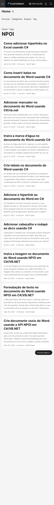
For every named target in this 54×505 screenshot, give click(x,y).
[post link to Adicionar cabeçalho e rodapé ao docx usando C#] (27, 234)
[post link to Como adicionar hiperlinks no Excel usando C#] (27, 53)
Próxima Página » (43, 353)
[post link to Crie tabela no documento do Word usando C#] (27, 175)
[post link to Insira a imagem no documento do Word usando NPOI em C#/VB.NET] (27, 266)
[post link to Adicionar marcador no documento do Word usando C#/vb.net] (27, 114)
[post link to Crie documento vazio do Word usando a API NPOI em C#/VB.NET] (27, 332)
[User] (45, 4)
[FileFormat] (16, 4)
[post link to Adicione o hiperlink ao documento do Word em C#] (27, 205)
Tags (11, 29)
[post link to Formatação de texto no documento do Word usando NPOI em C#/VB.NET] (27, 299)
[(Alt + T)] (12, 11)
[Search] (51, 4)
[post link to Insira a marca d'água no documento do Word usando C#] (27, 146)
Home (6, 11)
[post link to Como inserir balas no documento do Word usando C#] (27, 83)
